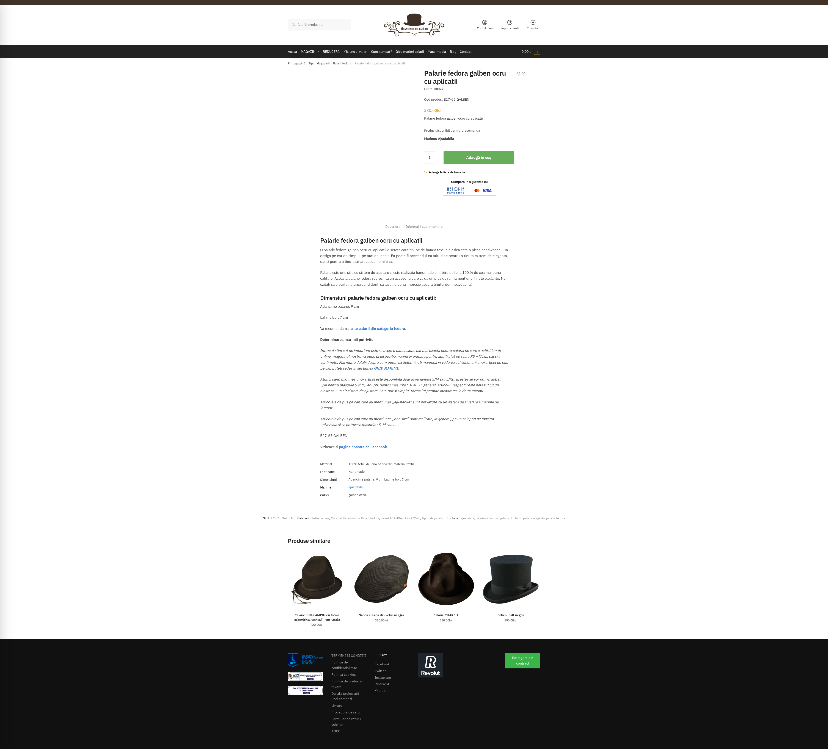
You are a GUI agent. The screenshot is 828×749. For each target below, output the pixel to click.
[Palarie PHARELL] (446, 579)
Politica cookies (343, 674)
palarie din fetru (511, 518)
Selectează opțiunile (381, 634)
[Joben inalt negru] (511, 579)
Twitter (380, 671)
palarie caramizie (487, 518)
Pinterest (382, 684)
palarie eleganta (534, 518)
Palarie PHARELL (446, 615)
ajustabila (355, 487)
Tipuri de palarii (319, 63)
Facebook (382, 664)
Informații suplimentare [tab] (424, 226)
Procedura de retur (346, 712)
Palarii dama (351, 518)
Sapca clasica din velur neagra (381, 615)
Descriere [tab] (392, 226)
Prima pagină (296, 63)
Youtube (381, 690)
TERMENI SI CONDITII (348, 655)
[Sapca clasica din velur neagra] (382, 579)
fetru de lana (320, 518)
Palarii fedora (342, 63)
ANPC (335, 731)
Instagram (383, 677)
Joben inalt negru (511, 615)
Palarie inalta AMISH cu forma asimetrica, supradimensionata (317, 617)
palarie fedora (555, 518)
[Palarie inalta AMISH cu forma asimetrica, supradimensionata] (317, 579)
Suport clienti (509, 28)
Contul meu (485, 28)
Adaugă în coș (478, 157)
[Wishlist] (339, 556)
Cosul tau (533, 28)
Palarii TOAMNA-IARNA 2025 (400, 518)
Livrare (336, 705)
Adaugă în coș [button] (316, 634)
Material (336, 518)
